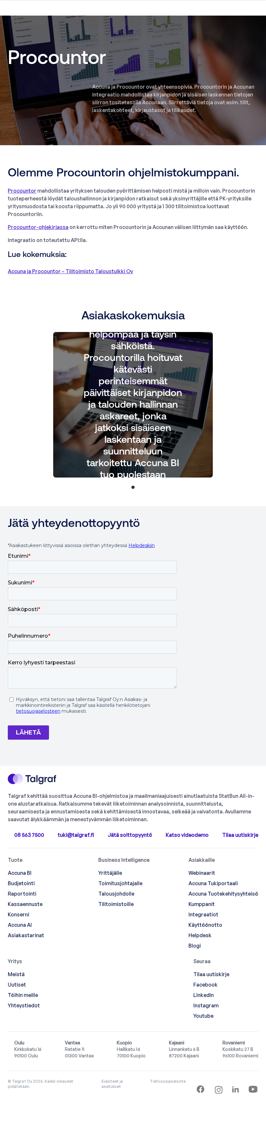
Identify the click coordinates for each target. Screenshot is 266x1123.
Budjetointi (21, 883)
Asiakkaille (201, 860)
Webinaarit (201, 873)
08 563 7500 (29, 835)
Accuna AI (20, 925)
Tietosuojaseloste (168, 1081)
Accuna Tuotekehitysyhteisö (223, 893)
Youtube (203, 1016)
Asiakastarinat (26, 935)
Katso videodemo (187, 835)
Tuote (15, 860)
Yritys (15, 961)
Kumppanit (201, 904)
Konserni (18, 914)
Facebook (205, 984)
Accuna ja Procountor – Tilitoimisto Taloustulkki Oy (70, 271)
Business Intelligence (124, 860)
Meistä (16, 974)
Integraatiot (203, 914)
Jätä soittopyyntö (130, 835)
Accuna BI (19, 873)
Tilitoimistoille (116, 904)
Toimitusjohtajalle (120, 883)
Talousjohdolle (116, 893)
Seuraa (202, 961)
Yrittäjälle (110, 873)
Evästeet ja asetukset (112, 1084)
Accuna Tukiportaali (213, 883)
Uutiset (17, 984)
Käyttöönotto (205, 925)
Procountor (22, 190)
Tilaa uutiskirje (240, 835)
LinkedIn (203, 995)
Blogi (194, 945)
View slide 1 (133, 487)
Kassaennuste (25, 904)
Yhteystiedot (24, 1005)
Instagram (206, 1005)
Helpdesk (200, 935)
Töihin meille (23, 995)
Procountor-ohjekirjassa (38, 227)
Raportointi (22, 893)
